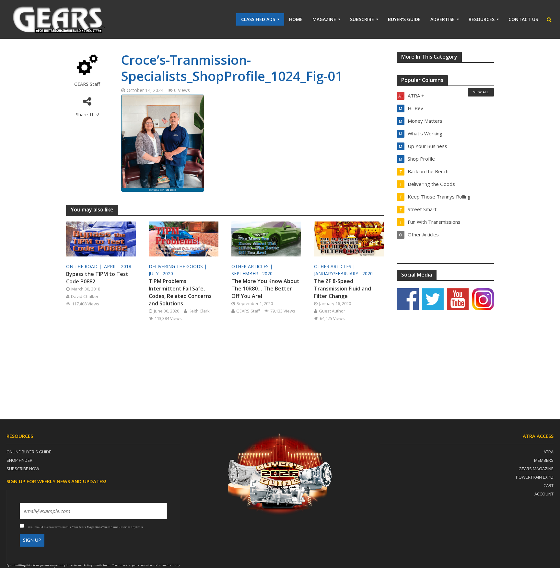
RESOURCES (482, 19)
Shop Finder (19, 460)
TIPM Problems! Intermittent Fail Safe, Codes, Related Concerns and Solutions (180, 292)
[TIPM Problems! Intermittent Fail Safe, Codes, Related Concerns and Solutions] (183, 238)
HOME (296, 19)
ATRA (548, 452)
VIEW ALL (481, 91)
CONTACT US (523, 19)
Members (544, 460)
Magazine (324, 19)
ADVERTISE (442, 19)
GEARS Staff (87, 84)
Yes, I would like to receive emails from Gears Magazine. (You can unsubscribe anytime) (85, 526)
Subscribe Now (22, 468)
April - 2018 (117, 266)
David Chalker (85, 296)
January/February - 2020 (343, 273)
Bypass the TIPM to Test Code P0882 (97, 277)
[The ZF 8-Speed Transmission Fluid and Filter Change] (349, 238)
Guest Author (332, 311)
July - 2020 (161, 273)
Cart (548, 485)
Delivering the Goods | (178, 266)
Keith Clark (199, 311)
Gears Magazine (536, 468)
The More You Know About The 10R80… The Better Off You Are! (265, 289)
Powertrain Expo (535, 477)
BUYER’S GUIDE (404, 19)
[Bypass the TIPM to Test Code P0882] (101, 238)
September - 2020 (252, 273)
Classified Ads (258, 19)
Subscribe (362, 19)
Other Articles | (252, 266)
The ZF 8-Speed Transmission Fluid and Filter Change (342, 289)
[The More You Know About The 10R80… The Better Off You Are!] (266, 238)
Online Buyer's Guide (28, 452)
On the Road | (84, 266)
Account (544, 494)
